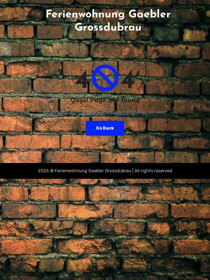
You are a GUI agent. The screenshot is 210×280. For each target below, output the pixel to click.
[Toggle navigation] (13, 21)
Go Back (105, 128)
